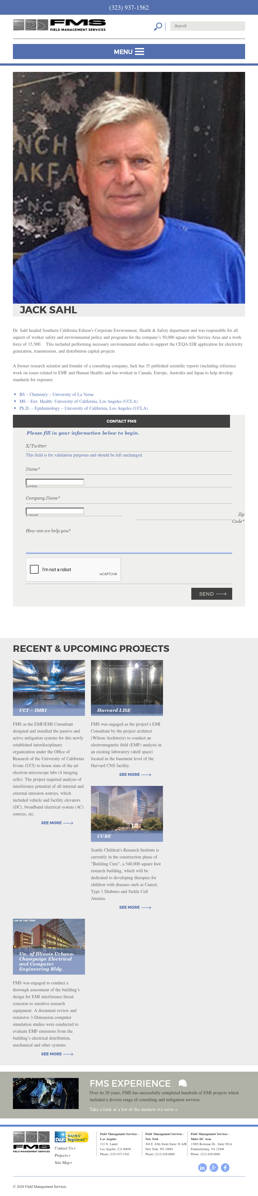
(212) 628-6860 (165, 1154)
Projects (61, 1155)
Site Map (62, 1162)
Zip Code (238, 518)
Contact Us (64, 1148)
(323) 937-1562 (129, 7)
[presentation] (73, 570)
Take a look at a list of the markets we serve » (134, 1109)
